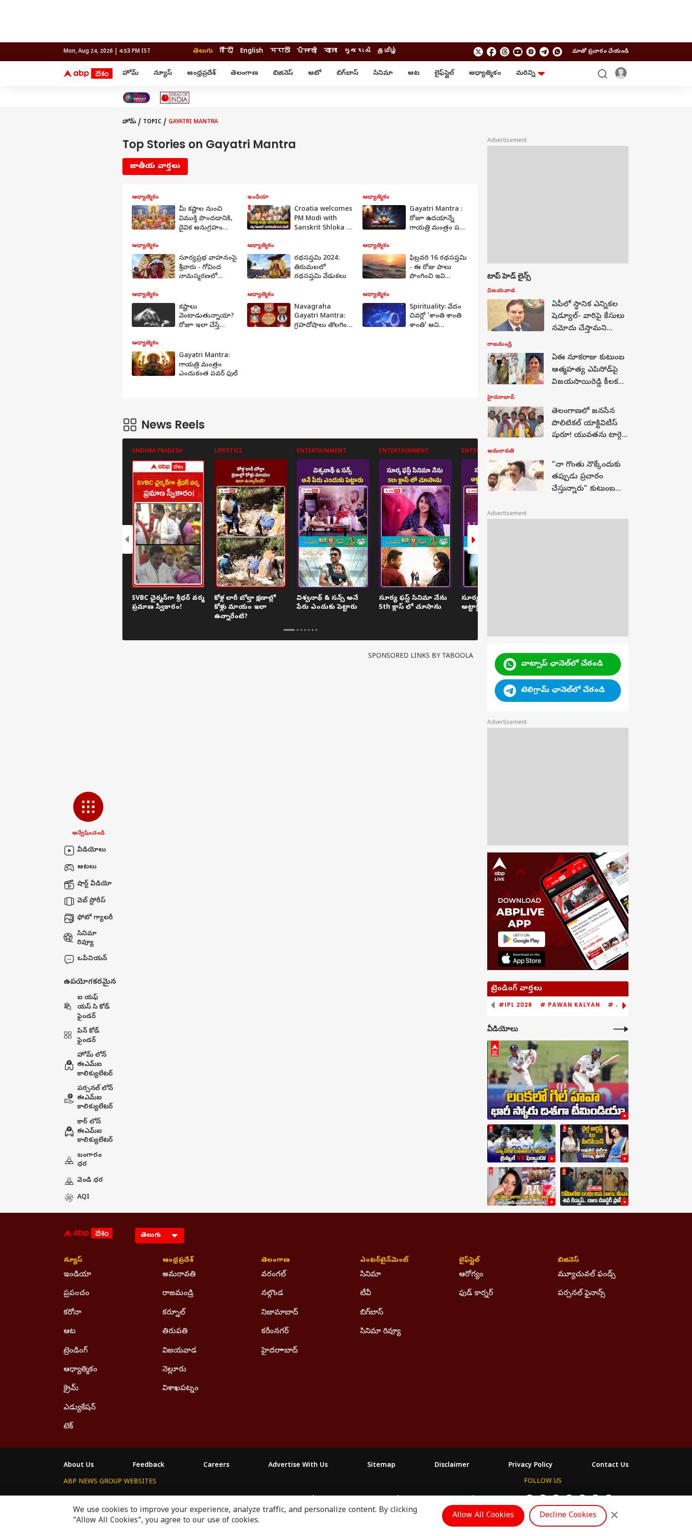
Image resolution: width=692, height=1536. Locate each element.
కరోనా (72, 1313)
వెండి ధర (90, 1180)
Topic (152, 122)
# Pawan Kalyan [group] (570, 1005)
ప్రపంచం (76, 1294)
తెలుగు (203, 51)
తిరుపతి (175, 1332)
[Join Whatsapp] (557, 51)
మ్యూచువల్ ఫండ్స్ (587, 1275)
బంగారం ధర (89, 1160)
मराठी (280, 51)
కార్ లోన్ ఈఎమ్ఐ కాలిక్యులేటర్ (95, 1131)
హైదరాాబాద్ (279, 1351)
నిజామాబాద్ (279, 1313)
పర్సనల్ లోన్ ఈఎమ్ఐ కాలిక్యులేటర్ (95, 1098)
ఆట (413, 73)
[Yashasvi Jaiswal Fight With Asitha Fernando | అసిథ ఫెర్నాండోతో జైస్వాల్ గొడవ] (521, 1143)
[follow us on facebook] (491, 51)
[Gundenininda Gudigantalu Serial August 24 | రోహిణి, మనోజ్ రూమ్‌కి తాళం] (594, 1186)
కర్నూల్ (173, 1313)
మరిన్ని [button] (525, 73)
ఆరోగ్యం (471, 1275)
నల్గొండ (272, 1294)
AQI (83, 1197)
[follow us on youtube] (517, 51)
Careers (216, 1466)
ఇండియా (77, 1275)
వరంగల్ (273, 1275)
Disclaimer (452, 1466)
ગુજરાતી (357, 51)
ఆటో (315, 73)
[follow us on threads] (504, 51)
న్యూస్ (162, 73)
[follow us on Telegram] (544, 51)
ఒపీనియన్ (92, 959)
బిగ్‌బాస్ (347, 73)
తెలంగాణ (244, 73)
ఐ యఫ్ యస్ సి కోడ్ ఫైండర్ (93, 1007)
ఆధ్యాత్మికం (485, 73)
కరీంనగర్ (275, 1332)
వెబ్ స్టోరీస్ (91, 901)
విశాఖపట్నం (180, 1389)
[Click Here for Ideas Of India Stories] (175, 97)
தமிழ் (387, 51)
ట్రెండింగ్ (76, 1351)
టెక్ (68, 1427)
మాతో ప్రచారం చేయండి (600, 52)
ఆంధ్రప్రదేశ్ (201, 73)
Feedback (148, 1466)
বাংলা (330, 51)
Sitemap (381, 1466)
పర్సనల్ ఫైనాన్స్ (581, 1294)
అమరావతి (179, 1275)
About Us (79, 1466)
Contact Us (610, 1466)
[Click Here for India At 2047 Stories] (136, 97)
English (251, 51)
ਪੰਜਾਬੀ (307, 51)
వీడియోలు (91, 850)
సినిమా (383, 73)
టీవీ (365, 1294)
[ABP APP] (521, 939)
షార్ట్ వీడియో (94, 884)
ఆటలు (87, 867)
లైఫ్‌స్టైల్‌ (444, 73)
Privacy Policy (530, 1466)
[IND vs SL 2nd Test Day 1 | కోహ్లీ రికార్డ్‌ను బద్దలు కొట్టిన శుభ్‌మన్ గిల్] (557, 1080)
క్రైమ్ (71, 1389)
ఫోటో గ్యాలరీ (95, 918)
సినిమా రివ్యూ (87, 939)
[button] (88, 815)
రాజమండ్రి (177, 1294)
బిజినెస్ (283, 73)
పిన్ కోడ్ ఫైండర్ (88, 1036)
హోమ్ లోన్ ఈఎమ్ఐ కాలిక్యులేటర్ (95, 1064)
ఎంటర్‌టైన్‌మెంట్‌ (384, 1260)
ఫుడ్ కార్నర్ (476, 1294)
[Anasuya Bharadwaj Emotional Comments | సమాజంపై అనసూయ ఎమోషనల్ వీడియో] (521, 1186)
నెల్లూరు (174, 1370)
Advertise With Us (298, 1466)
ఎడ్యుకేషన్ (80, 1408)
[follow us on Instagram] (531, 51)
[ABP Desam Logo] (88, 74)
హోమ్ (130, 73)
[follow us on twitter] (478, 51)
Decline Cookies (567, 1516)
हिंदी (226, 51)
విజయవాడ (179, 1351)
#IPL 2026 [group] (515, 1005)
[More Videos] (620, 1029)
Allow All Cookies (483, 1516)
